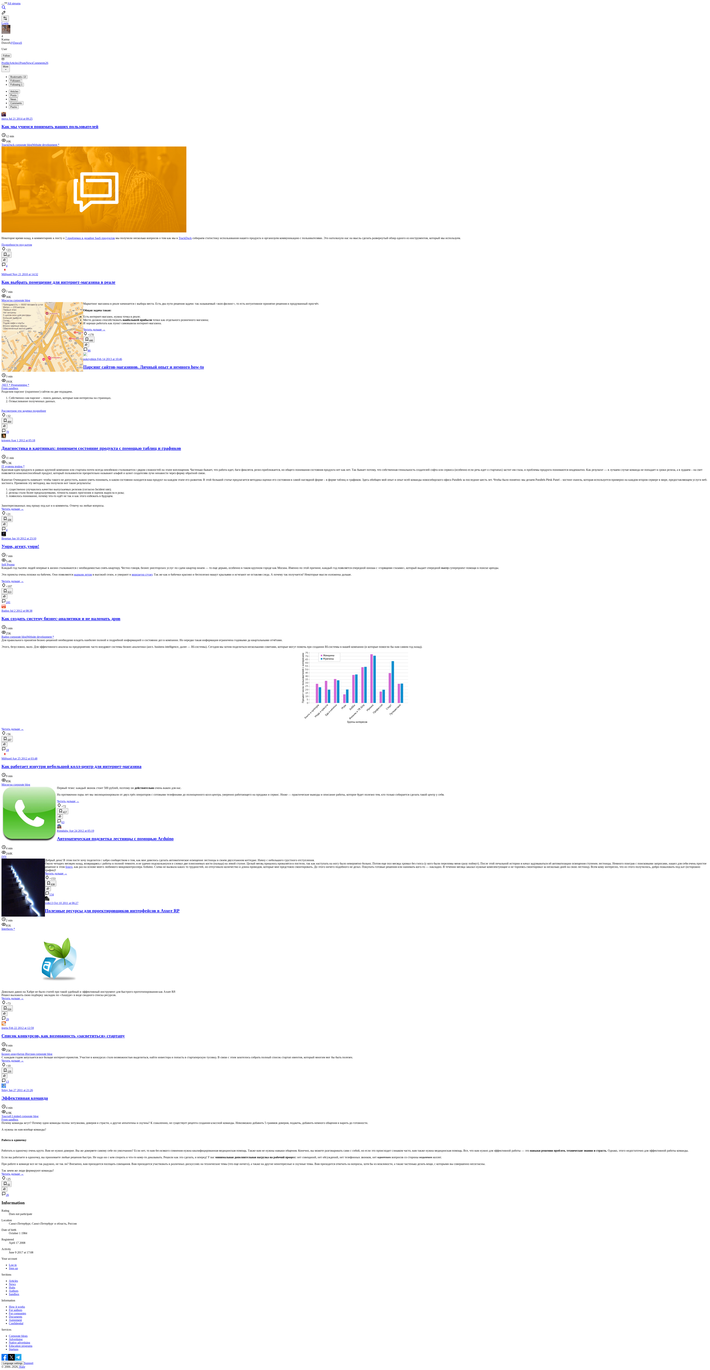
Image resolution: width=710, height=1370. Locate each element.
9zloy (4, 1090)
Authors (13, 1290)
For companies (17, 1313)
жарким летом (83, 574)
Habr (21, 1366)
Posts (23, 62)
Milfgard (6, 274)
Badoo (5, 610)
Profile (5, 62)
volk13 (49, 903)
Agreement (15, 1320)
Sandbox (14, 1294)
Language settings (13, 1363)
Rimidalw (62, 830)
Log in (13, 1265)
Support (28, 1363)
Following (16, 84)
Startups (13, 1349)
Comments (40, 62)
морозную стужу (142, 574)
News (29, 62)
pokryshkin (89, 359)
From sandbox (9, 388)
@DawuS (16, 42)
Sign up (13, 1268)
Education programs (20, 1345)
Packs (13, 107)
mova (4, 118)
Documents (15, 1316)
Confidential (16, 1323)
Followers (15, 80)
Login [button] (5, 23)
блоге (68, 866)
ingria (4, 1027)
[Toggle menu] (2, 4)
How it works (17, 1306)
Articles (14, 62)
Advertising (16, 1339)
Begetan (6, 538)
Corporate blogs (18, 1335)
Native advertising (19, 1342)
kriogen (5, 440)
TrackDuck (185, 238)
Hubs (12, 1287)
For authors (15, 1310)
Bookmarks (18, 77)
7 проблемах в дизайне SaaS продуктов (90, 238)
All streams (14, 3)
